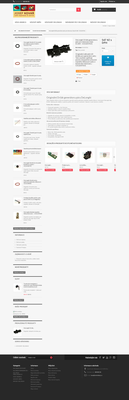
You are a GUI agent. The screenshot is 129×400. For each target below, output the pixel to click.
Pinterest (80, 77)
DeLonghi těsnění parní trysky (32, 75)
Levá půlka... (83, 165)
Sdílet (86, 74)
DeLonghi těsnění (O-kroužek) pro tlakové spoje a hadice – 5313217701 (32, 43)
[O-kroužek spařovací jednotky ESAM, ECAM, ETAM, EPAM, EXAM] (17, 184)
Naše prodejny (21, 307)
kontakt (105, 25)
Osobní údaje (52, 377)
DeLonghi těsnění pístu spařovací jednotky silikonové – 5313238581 (33, 182)
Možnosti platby (20, 242)
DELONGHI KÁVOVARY (19, 368)
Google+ (93, 74)
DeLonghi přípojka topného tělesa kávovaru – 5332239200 (33, 212)
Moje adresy (51, 375)
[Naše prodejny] (27, 311)
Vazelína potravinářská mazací (32, 148)
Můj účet (51, 365)
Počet (103, 48)
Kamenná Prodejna (21, 247)
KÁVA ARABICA (20, 22)
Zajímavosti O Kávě (23, 254)
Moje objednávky (52, 368)
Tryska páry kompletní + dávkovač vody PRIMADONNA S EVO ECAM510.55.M (33, 285)
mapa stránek (111, 25)
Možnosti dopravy (20, 239)
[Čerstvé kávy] (29, 11)
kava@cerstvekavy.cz (96, 375)
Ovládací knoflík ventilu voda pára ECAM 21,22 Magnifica (32, 198)
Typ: (76, 50)
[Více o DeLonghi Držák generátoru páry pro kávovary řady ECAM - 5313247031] (17, 331)
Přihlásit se (112, 1)
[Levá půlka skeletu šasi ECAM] (87, 155)
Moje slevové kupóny (54, 379)
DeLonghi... (48, 165)
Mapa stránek (34, 389)
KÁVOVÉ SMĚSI (35, 22)
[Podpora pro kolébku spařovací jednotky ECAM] (70, 155)
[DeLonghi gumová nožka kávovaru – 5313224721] (105, 155)
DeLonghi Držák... (29, 328)
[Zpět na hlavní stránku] (15, 31)
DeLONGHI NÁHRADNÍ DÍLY (20, 370)
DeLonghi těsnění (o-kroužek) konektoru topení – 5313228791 (32, 164)
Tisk (79, 81)
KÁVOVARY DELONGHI (53, 22)
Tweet (79, 74)
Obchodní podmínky (21, 245)
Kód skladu (78, 47)
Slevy (17, 279)
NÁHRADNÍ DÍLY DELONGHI (76, 22)
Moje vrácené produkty (54, 370)
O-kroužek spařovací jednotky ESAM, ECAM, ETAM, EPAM (32, 60)
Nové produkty (21, 267)
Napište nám (103, 1)
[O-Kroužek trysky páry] (17, 79)
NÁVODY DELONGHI (98, 22)
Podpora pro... (66, 165)
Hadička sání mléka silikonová (32, 118)
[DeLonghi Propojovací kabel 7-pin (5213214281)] (52, 155)
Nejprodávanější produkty (27, 37)
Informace (19, 235)
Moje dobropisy (52, 373)
